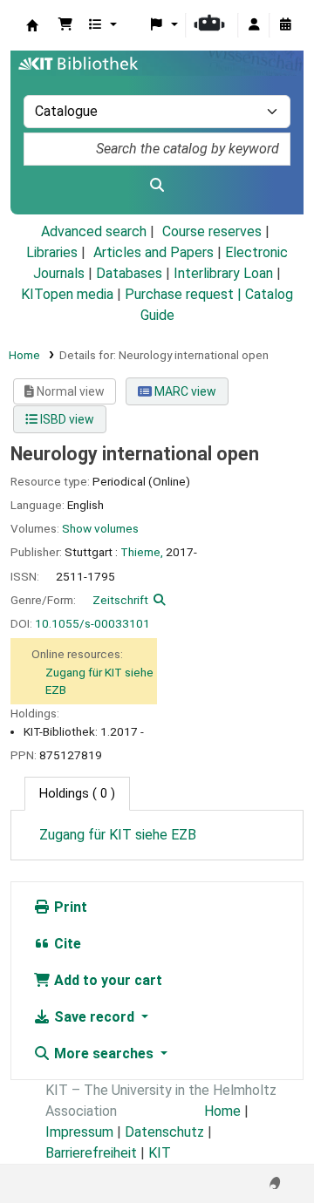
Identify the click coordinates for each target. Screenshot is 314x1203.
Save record (94, 1017)
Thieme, (141, 552)
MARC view (184, 391)
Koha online (32, 25)
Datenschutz (164, 1132)
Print (69, 907)
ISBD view (66, 419)
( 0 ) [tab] (77, 793)
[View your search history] (285, 25)
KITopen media (67, 294)
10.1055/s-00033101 (92, 623)
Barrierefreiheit (91, 1153)
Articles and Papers (153, 252)
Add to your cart (106, 980)
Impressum (79, 1132)
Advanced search (94, 231)
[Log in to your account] (254, 25)
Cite (66, 943)
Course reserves (212, 231)
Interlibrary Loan (223, 273)
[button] (65, 25)
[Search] (157, 185)
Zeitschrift (120, 600)
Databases (129, 273)
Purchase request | (185, 294)
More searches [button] (104, 1053)
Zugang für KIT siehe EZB (117, 834)
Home (24, 355)
